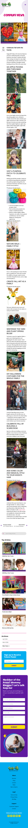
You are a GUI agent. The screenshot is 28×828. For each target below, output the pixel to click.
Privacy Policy (14, 797)
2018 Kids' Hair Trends (7, 556)
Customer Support (14, 806)
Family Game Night (7, 611)
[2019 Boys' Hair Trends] (14, 565)
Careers (14, 782)
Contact (14, 808)
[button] (25, 5)
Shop (14, 780)
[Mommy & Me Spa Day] (14, 620)
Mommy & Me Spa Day (8, 628)
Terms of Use (14, 795)
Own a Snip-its (14, 787)
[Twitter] (11, 816)
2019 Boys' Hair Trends (8, 573)
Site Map (14, 799)
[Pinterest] (14, 816)
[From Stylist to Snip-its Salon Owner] (14, 584)
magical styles (22, 509)
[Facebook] (8, 816)
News (14, 785)
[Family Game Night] (14, 604)
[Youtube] (17, 816)
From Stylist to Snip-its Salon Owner (11, 595)
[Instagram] (19, 816)
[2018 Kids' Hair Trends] (14, 548)
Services (14, 778)
